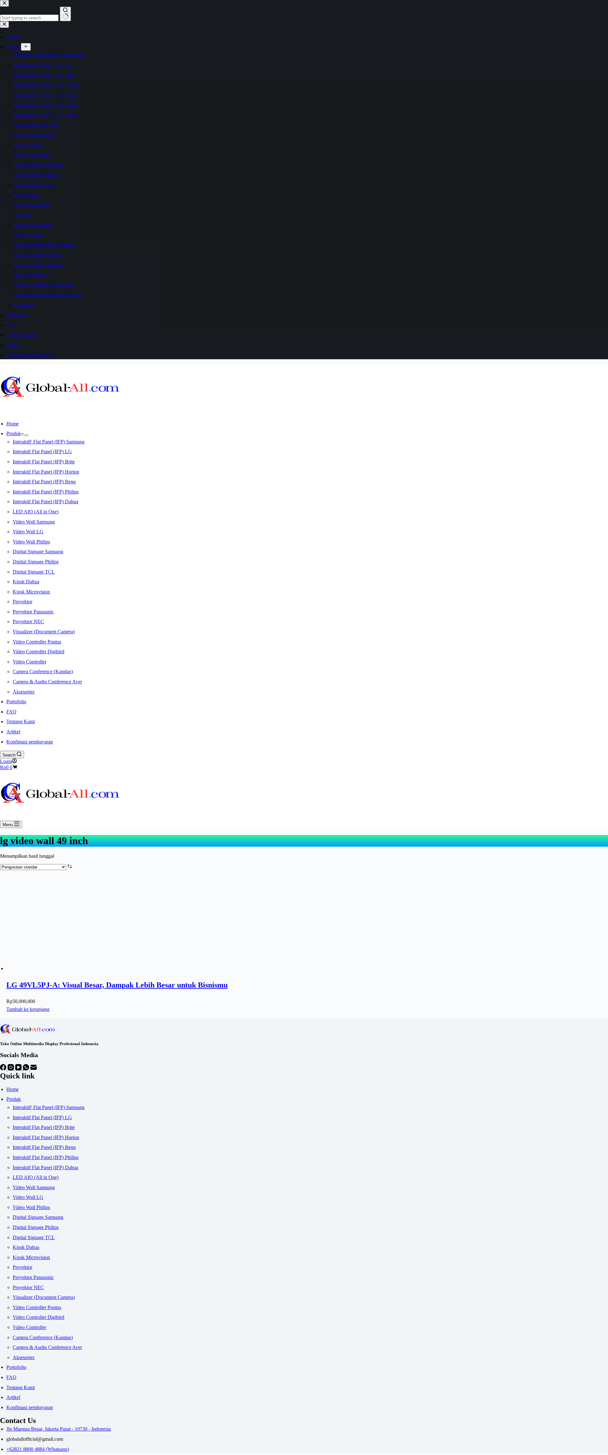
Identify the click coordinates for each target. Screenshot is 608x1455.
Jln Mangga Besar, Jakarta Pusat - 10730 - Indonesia (58, 1429)
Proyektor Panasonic (33, 611)
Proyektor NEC (28, 621)
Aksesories (24, 691)
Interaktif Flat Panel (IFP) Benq (44, 481)
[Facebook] (4, 1068)
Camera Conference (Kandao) (43, 671)
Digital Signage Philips (36, 561)
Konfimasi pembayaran (29, 741)
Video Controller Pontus (37, 641)
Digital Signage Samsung (38, 551)
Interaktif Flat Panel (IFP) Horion (46, 471)
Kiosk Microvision (31, 591)
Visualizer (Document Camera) (44, 631)
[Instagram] (11, 1068)
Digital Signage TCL (34, 571)
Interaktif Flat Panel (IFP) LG (42, 451)
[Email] (33, 1068)
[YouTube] (19, 1068)
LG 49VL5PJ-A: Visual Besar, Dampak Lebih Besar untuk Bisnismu (117, 985)
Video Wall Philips (31, 541)
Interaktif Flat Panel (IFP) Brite (44, 461)
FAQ (11, 711)
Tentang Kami (20, 721)
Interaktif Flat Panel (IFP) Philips (46, 491)
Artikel (13, 731)
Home (12, 423)
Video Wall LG (28, 531)
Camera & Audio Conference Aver (47, 681)
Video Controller (29, 661)
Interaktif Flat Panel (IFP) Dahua (45, 501)
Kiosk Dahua (26, 581)
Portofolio (16, 701)
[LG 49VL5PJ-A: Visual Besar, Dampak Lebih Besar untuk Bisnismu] (53, 968)
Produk (13, 433)
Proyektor (22, 601)
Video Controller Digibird (38, 651)
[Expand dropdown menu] (25, 435)
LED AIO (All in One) (36, 511)
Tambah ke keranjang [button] (27, 1009)
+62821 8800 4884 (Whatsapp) (37, 1449)
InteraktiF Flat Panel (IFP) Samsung (49, 441)
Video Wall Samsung (34, 521)
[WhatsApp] (26, 1068)
